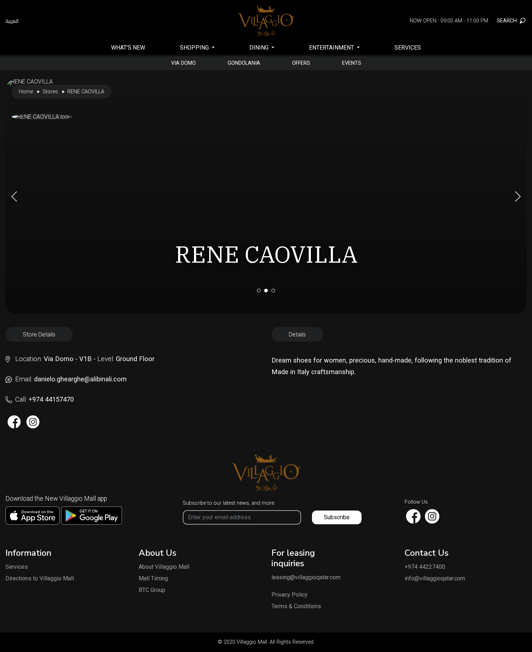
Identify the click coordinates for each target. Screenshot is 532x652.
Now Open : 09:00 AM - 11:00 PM (449, 21)
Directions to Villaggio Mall (39, 578)
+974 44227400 (425, 567)
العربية (11, 21)
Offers (301, 63)
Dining (259, 47)
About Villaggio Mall (164, 567)
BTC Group (152, 590)
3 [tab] (273, 290)
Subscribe (337, 517)
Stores (50, 92)
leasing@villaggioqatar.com (299, 577)
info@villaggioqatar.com (435, 578)
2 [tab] (266, 290)
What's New (128, 47)
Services (407, 47)
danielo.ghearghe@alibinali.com (80, 379)
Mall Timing (153, 578)
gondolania (244, 63)
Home (26, 92)
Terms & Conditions (296, 606)
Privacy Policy (289, 595)
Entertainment (332, 47)
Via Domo (183, 63)
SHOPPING (195, 47)
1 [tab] (259, 290)
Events (351, 63)
